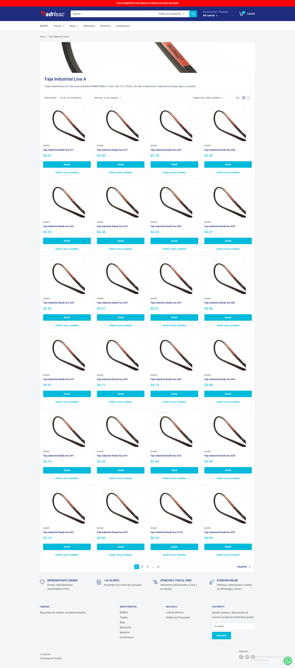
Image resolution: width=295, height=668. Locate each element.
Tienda (57, 25)
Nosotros (105, 25)
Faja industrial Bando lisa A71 (58, 150)
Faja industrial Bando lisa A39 (112, 302)
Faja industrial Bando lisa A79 (58, 379)
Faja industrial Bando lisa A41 (58, 455)
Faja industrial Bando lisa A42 (58, 532)
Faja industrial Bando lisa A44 (219, 455)
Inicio (42, 36)
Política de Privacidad (178, 617)
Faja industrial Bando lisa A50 (219, 226)
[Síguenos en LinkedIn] (253, 657)
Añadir (67, 164)
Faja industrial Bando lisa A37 (112, 532)
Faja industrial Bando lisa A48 (219, 150)
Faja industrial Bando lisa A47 (112, 455)
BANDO (44, 25)
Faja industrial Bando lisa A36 (166, 455)
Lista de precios (174, 612)
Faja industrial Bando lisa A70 (112, 226)
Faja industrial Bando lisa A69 (166, 226)
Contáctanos (123, 25)
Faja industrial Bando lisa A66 (166, 379)
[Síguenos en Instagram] (247, 657)
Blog (72, 25)
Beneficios (89, 25)
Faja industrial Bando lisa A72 (112, 150)
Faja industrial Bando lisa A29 (166, 302)
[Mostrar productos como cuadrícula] (243, 97)
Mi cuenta (209, 15)
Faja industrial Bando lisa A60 (219, 379)
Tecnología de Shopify (51, 658)
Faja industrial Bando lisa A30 (58, 302)
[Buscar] (193, 13)
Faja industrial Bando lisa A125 (167, 532)
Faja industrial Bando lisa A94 (219, 532)
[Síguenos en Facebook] (241, 657)
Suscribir (221, 635)
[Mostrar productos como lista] (249, 97)
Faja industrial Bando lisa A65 (112, 379)
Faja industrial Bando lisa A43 (58, 226)
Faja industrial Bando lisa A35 (166, 150)
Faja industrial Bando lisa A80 (219, 302)
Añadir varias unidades (67, 172)
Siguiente (242, 566)
